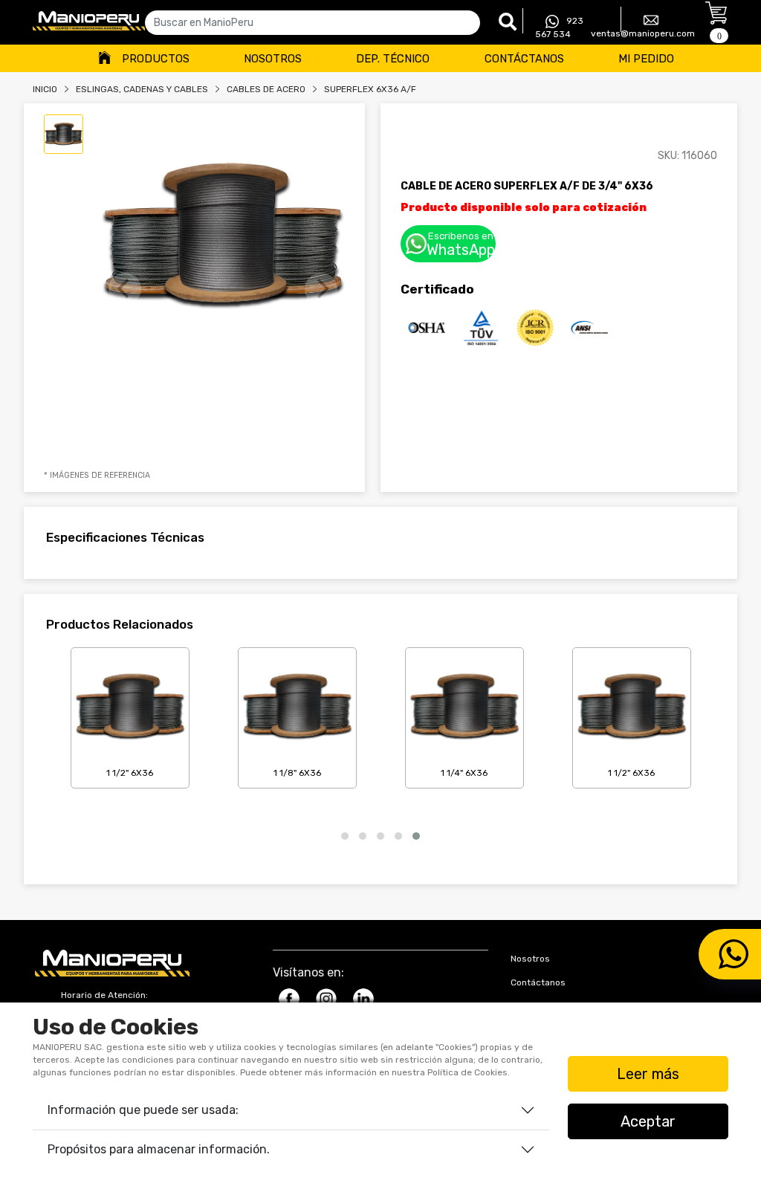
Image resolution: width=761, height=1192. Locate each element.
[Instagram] (326, 998)
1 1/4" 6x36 (464, 773)
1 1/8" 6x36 (297, 773)
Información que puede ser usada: (143, 1110)
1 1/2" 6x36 (129, 773)
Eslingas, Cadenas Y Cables (142, 89)
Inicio (45, 89)
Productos (156, 58)
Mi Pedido (646, 58)
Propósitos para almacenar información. (159, 1149)
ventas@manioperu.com (643, 33)
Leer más (648, 1074)
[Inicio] (89, 20)
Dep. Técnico (393, 58)
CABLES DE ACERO (266, 89)
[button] (345, 836)
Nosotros (273, 58)
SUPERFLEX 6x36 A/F (370, 89)
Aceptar (648, 1121)
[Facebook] (289, 998)
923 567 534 (559, 27)
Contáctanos (524, 58)
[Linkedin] (363, 998)
